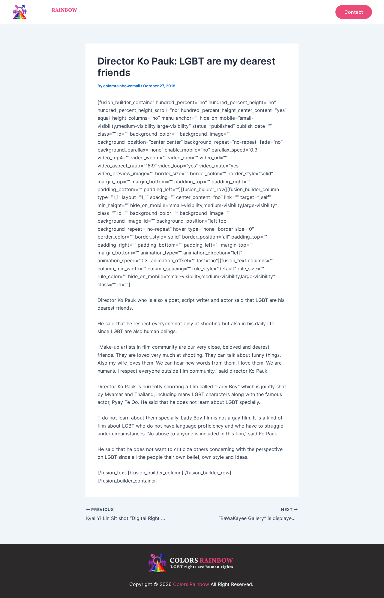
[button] (353, 12)
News (281, 12)
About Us (220, 12)
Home (193, 12)
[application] (263, 12)
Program (250, 12)
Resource (308, 12)
